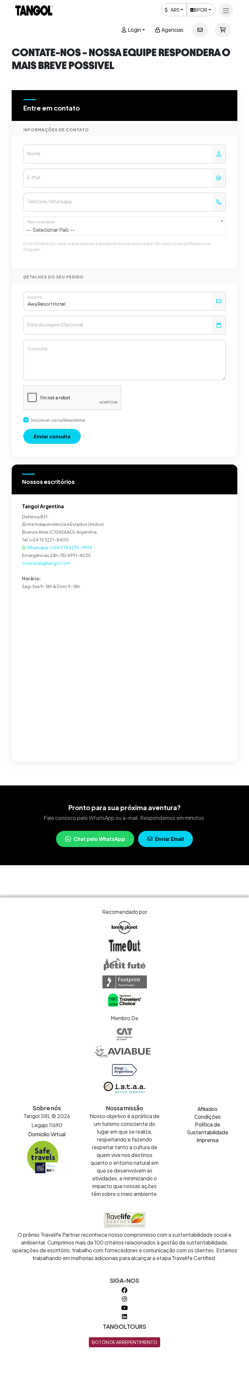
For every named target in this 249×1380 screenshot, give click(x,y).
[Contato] (200, 30)
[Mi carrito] (223, 30)
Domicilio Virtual (46, 1134)
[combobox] (124, 226)
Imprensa (207, 1140)
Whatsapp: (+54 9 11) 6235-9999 (59, 547)
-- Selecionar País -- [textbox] (50, 229)
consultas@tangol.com (46, 563)
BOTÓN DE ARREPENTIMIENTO (124, 1342)
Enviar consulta (52, 436)
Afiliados (207, 1108)
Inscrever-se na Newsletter (58, 420)
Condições (207, 1116)
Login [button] (134, 29)
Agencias (172, 29)
